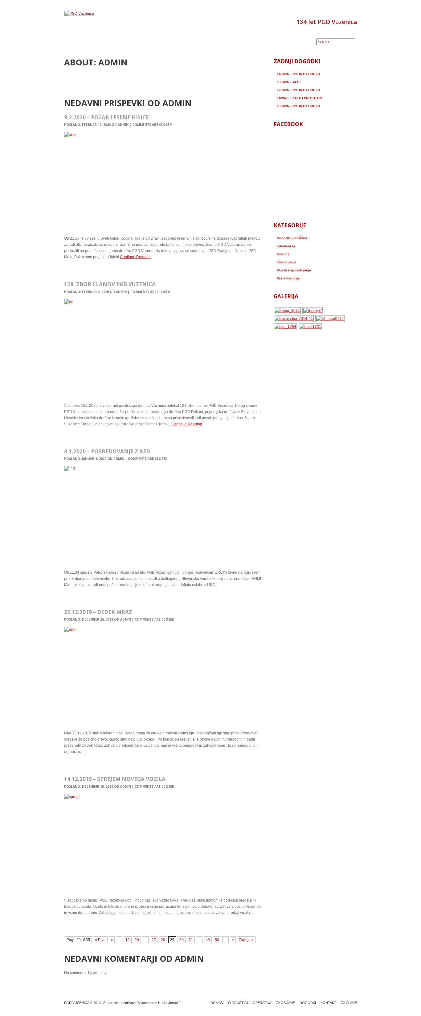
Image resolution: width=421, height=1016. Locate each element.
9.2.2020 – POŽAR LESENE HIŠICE (106, 117)
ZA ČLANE (349, 1003)
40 (208, 940)
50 (217, 940)
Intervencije (286, 246)
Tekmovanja (286, 262)
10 (127, 940)
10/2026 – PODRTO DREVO (298, 106)
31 (191, 940)
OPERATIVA (262, 1003)
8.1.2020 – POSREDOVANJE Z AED (107, 451)
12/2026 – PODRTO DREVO (298, 90)
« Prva (100, 940)
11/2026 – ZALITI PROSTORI (299, 98)
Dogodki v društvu (292, 238)
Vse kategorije (288, 278)
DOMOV (217, 1003)
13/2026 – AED (288, 82)
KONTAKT (328, 1003)
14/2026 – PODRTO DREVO (298, 74)
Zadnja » (246, 940)
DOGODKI (308, 1003)
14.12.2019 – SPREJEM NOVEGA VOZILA (115, 779)
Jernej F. (174, 1003)
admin (123, 124)
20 (137, 940)
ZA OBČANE (285, 1003)
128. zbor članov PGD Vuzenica (110, 284)
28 (163, 940)
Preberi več (75, 270)
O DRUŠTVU (238, 1003)
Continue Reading (135, 257)
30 (181, 940)
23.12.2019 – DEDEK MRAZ (98, 612)
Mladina (283, 254)
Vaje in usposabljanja (294, 270)
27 (154, 940)
